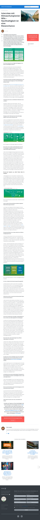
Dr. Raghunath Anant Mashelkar (8, 124)
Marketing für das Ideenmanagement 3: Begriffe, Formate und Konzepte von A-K (7, 473)
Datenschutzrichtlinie (25, 506)
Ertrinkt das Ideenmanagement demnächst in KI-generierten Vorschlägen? (32, 452)
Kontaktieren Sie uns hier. (5, 494)
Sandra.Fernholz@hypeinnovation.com (12, 410)
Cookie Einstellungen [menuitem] (4, 508)
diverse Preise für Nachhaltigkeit (16, 359)
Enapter (9, 226)
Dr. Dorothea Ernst (20, 126)
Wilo (22, 404)
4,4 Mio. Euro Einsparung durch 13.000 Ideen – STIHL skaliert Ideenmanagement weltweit (7, 452)
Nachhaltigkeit (18, 413)
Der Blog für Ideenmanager (6, 6)
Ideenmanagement (4, 10)
